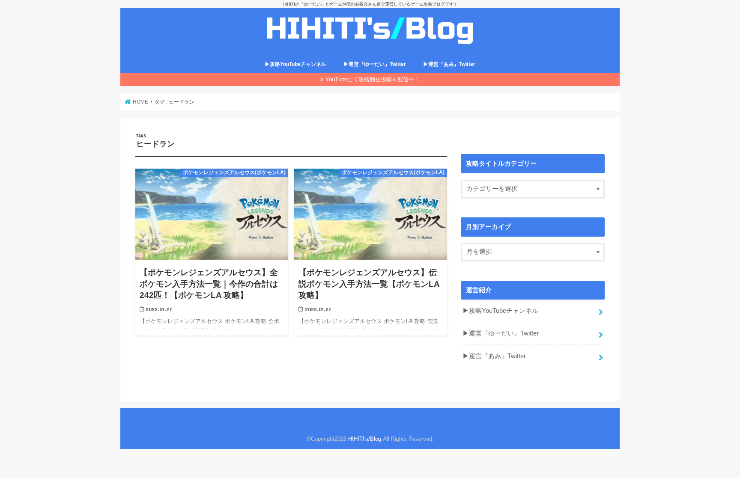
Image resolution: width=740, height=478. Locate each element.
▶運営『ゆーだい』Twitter (374, 64)
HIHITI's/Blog (364, 439)
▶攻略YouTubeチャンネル (295, 64)
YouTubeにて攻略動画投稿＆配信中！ (372, 79)
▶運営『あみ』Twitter (449, 64)
